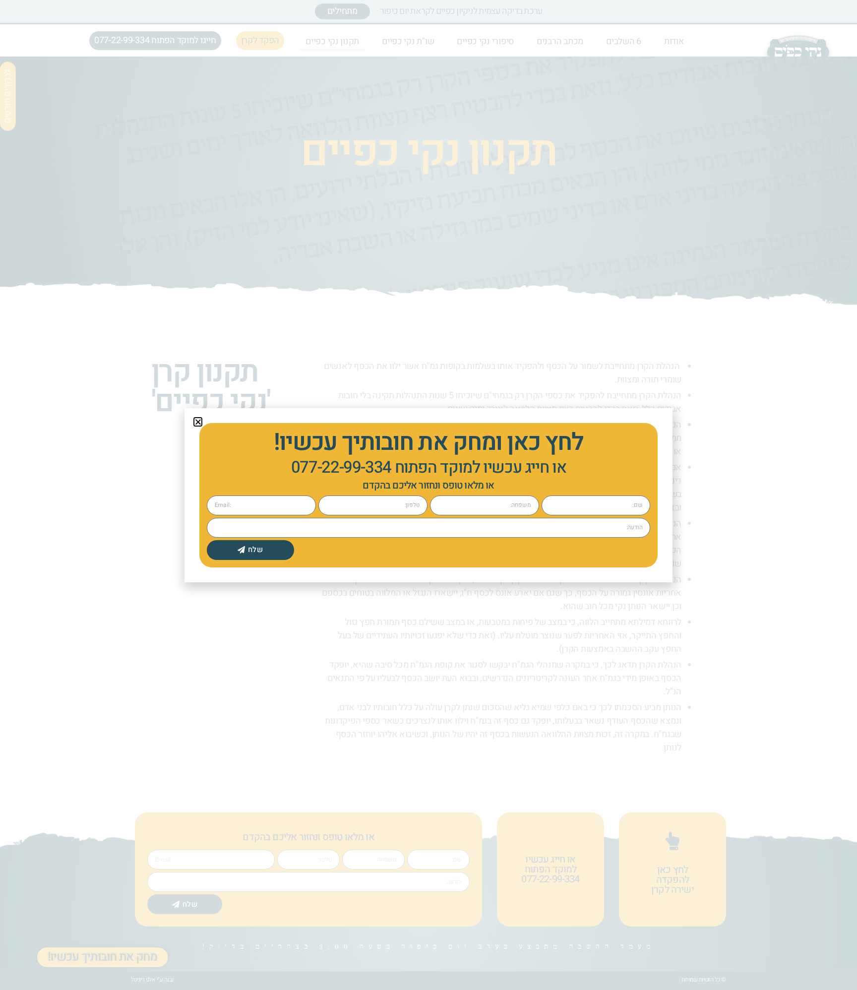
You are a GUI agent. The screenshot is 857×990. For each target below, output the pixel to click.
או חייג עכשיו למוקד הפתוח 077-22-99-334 (428, 467)
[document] (428, 495)
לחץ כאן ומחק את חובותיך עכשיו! (428, 442)
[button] (198, 422)
